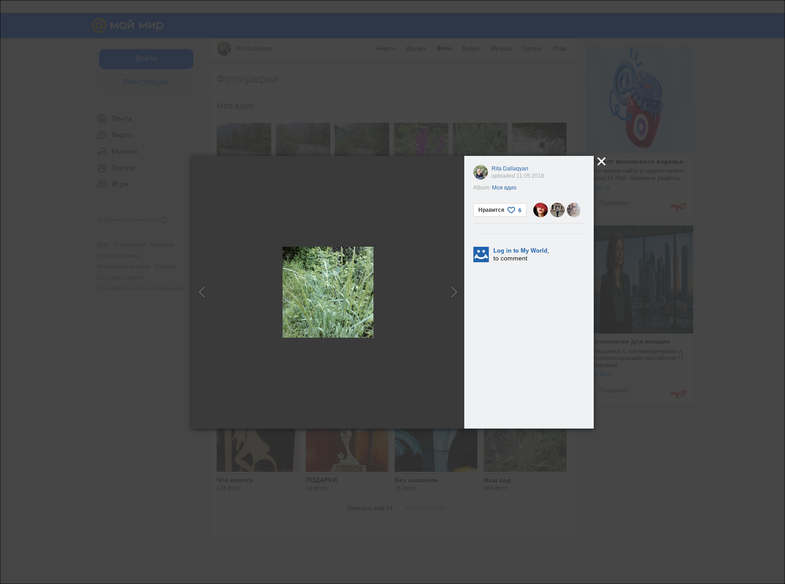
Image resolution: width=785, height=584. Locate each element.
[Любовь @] (540, 210)
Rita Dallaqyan (510, 168)
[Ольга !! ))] (557, 210)
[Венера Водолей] (574, 210)
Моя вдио (504, 188)
